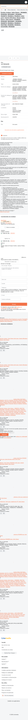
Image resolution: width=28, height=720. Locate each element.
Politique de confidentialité (7, 672)
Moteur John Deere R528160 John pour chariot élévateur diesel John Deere (12, 463)
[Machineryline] (5, 10)
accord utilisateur (14, 308)
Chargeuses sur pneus (17, 319)
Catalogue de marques (7, 679)
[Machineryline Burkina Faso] (9, 2)
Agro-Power (3, 220)
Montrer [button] (13, 233)
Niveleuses (15, 320)
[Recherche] (26, 6)
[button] (26, 2)
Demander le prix (6, 66)
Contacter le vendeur (7, 73)
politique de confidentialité (21, 436)
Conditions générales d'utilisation (9, 670)
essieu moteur (16, 84)
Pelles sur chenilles (22, 320)
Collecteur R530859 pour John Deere (9, 539)
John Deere (15, 76)
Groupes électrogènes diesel (6, 320)
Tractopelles (25, 319)
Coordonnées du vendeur (7, 649)
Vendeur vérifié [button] (6, 221)
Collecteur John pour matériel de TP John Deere (12, 501)
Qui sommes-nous (6, 645)
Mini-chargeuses (8, 321)
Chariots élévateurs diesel (6, 319)
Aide (3, 647)
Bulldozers (2, 321)
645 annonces (8, 222)
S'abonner (4, 434)
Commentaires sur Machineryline (9, 677)
